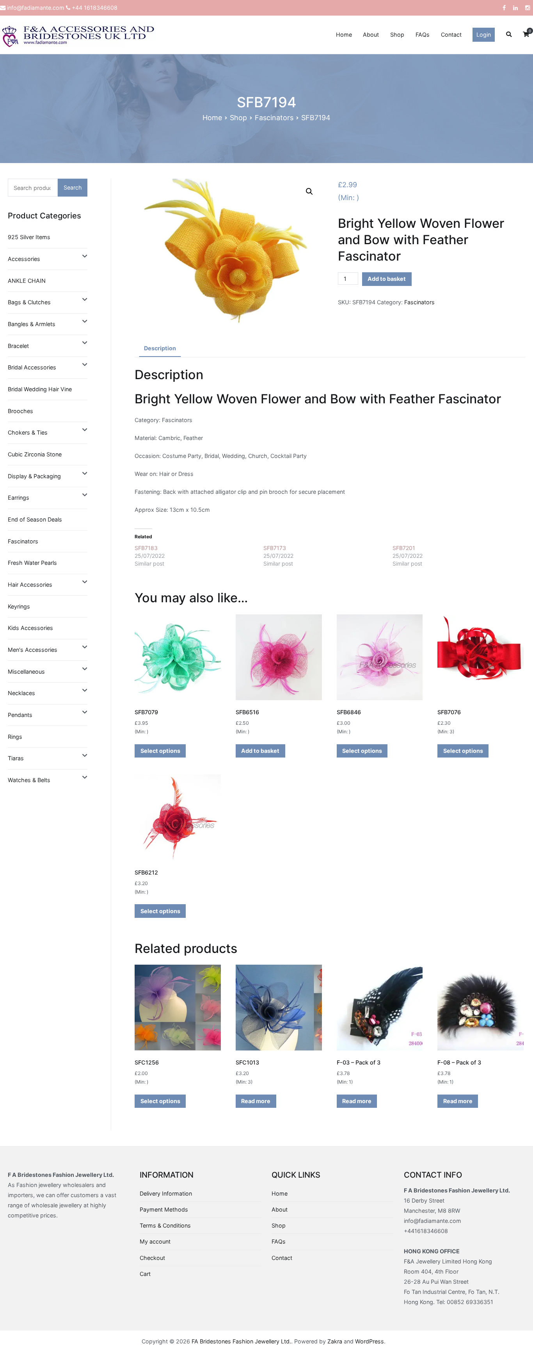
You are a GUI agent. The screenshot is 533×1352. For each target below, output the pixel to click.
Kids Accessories (30, 628)
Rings (15, 736)
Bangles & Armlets (31, 324)
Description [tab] (160, 348)
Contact (451, 34)
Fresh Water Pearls (32, 562)
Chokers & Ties (28, 432)
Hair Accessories (30, 584)
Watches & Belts (29, 780)
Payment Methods (164, 1209)
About (371, 34)
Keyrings (19, 606)
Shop (397, 34)
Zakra (334, 1341)
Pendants (20, 714)
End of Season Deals (35, 519)
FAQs (423, 34)
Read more (255, 1101)
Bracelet (18, 345)
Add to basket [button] (260, 750)
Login (483, 34)
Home (344, 34)
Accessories (24, 258)
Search (73, 187)
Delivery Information (166, 1193)
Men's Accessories (32, 649)
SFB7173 (274, 548)
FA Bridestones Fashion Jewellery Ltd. (241, 1341)
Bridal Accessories (32, 367)
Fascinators (274, 118)
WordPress (369, 1341)
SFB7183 (146, 548)
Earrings (18, 497)
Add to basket (387, 278)
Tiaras (16, 758)
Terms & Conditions (165, 1225)
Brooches (20, 411)
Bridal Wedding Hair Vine (40, 389)
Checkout (152, 1257)
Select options (160, 750)
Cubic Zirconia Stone (35, 454)
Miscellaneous (26, 671)
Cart (145, 1273)
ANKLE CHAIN (27, 280)
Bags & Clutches (29, 302)
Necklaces (21, 693)
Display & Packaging (34, 476)
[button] (309, 192)
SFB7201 (404, 548)
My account (155, 1241)
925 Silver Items (29, 237)
